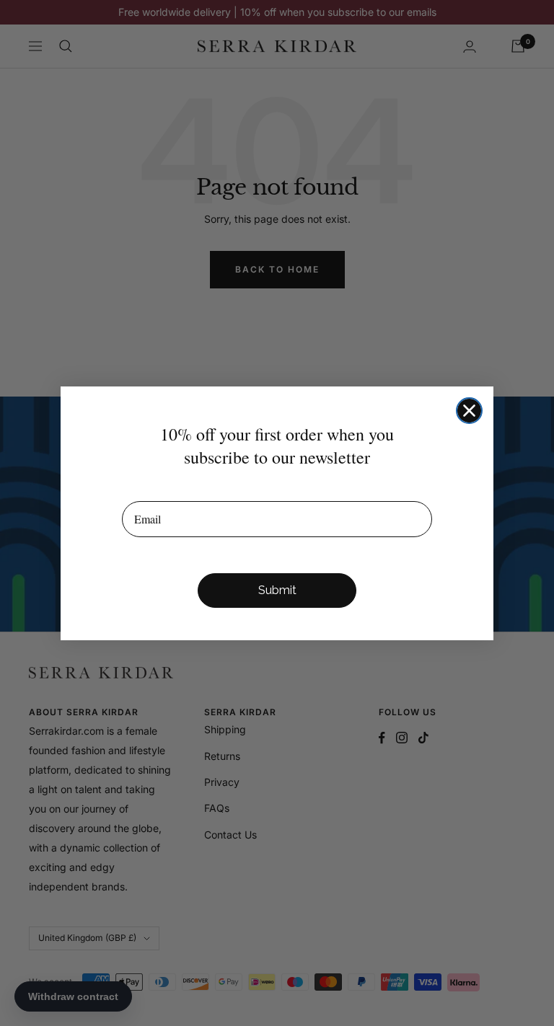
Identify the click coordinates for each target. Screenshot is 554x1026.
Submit (277, 590)
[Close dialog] (469, 410)
